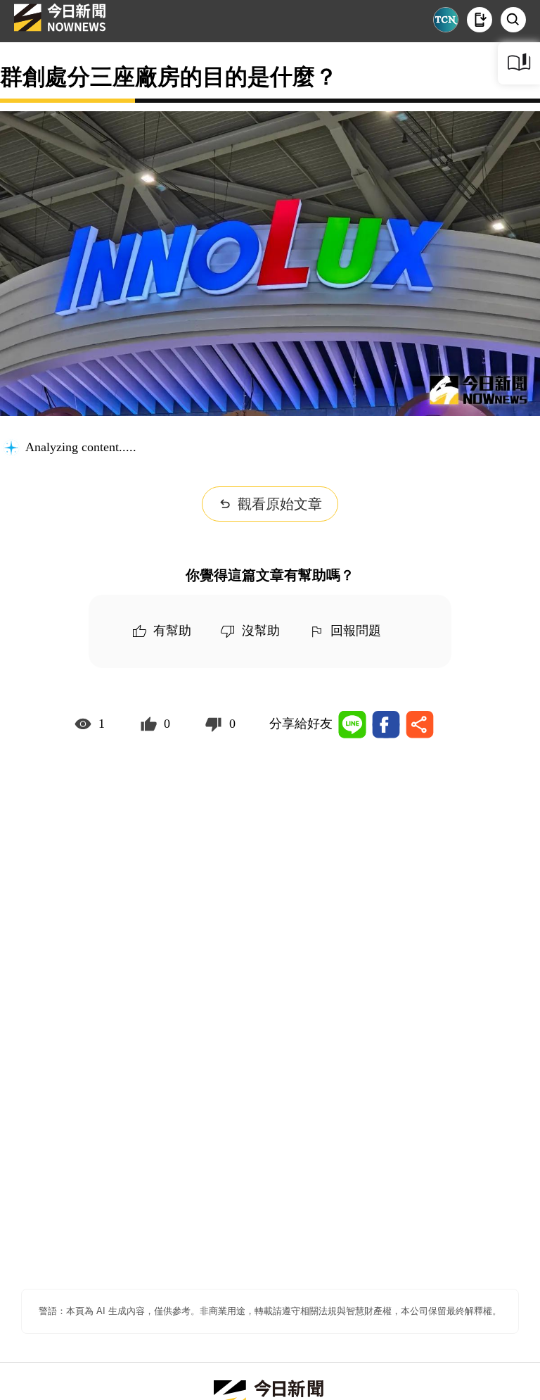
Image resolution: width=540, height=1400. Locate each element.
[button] (479, 19)
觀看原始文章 (280, 504)
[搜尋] (513, 19)
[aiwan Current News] (445, 19)
